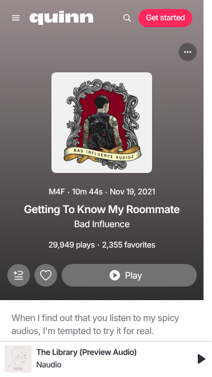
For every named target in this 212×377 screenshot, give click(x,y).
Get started (165, 18)
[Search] (127, 18)
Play (133, 275)
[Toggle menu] (16, 18)
